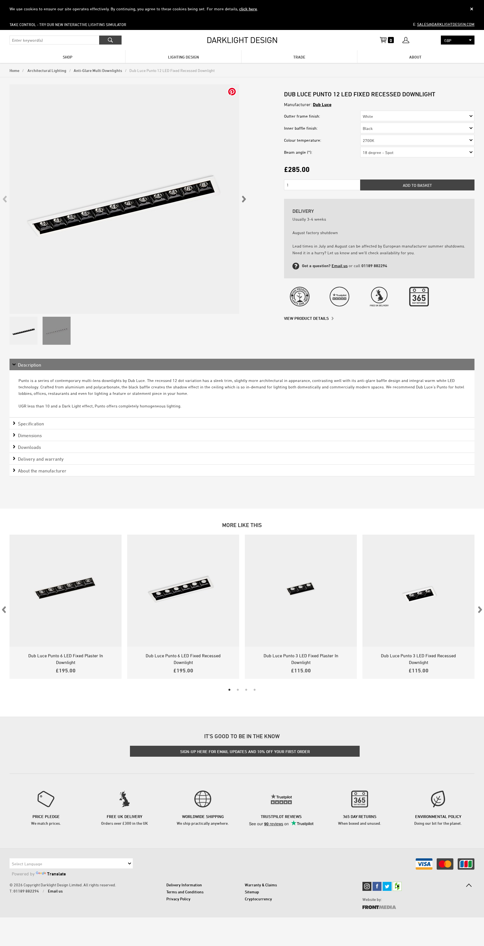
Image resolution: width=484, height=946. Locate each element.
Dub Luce (322, 104)
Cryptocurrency (258, 898)
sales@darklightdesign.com (445, 24)
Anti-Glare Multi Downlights (98, 70)
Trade (299, 57)
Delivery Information (184, 884)
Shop (67, 57)
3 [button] (246, 690)
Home (14, 70)
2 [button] (238, 690)
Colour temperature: (302, 140)
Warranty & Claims (261, 884)
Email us (340, 265)
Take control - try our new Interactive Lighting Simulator (68, 24)
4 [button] (254, 690)
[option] (124, 199)
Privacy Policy (178, 898)
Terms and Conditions (185, 891)
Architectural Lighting (46, 70)
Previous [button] (5, 199)
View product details (306, 318)
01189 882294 (26, 891)
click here (248, 8)
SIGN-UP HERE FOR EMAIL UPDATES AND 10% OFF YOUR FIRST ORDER (245, 751)
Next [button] (243, 199)
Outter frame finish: (302, 116)
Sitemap (252, 891)
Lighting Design (183, 57)
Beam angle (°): (298, 152)
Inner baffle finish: (301, 128)
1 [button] (229, 690)
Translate (56, 873)
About (415, 57)
